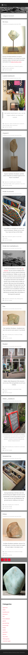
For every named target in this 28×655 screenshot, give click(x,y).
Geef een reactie (8, 69)
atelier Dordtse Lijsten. (16, 62)
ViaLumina (22, 183)
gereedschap (6, 506)
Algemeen (6, 123)
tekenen (4, 634)
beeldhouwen (11, 66)
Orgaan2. (6, 133)
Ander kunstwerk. (8, 191)
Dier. (4, 306)
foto (15, 298)
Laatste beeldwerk (9, 76)
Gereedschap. (7, 456)
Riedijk (4, 68)
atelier (5, 66)
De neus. (5, 22)
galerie (20, 66)
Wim (20, 24)
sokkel (7, 68)
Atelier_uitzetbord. (9, 399)
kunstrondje (5, 183)
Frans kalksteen (6, 618)
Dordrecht (16, 66)
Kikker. (5, 514)
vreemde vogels (6, 641)
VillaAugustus (20, 298)
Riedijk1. (5, 344)
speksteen (11, 68)
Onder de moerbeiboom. (11, 246)
